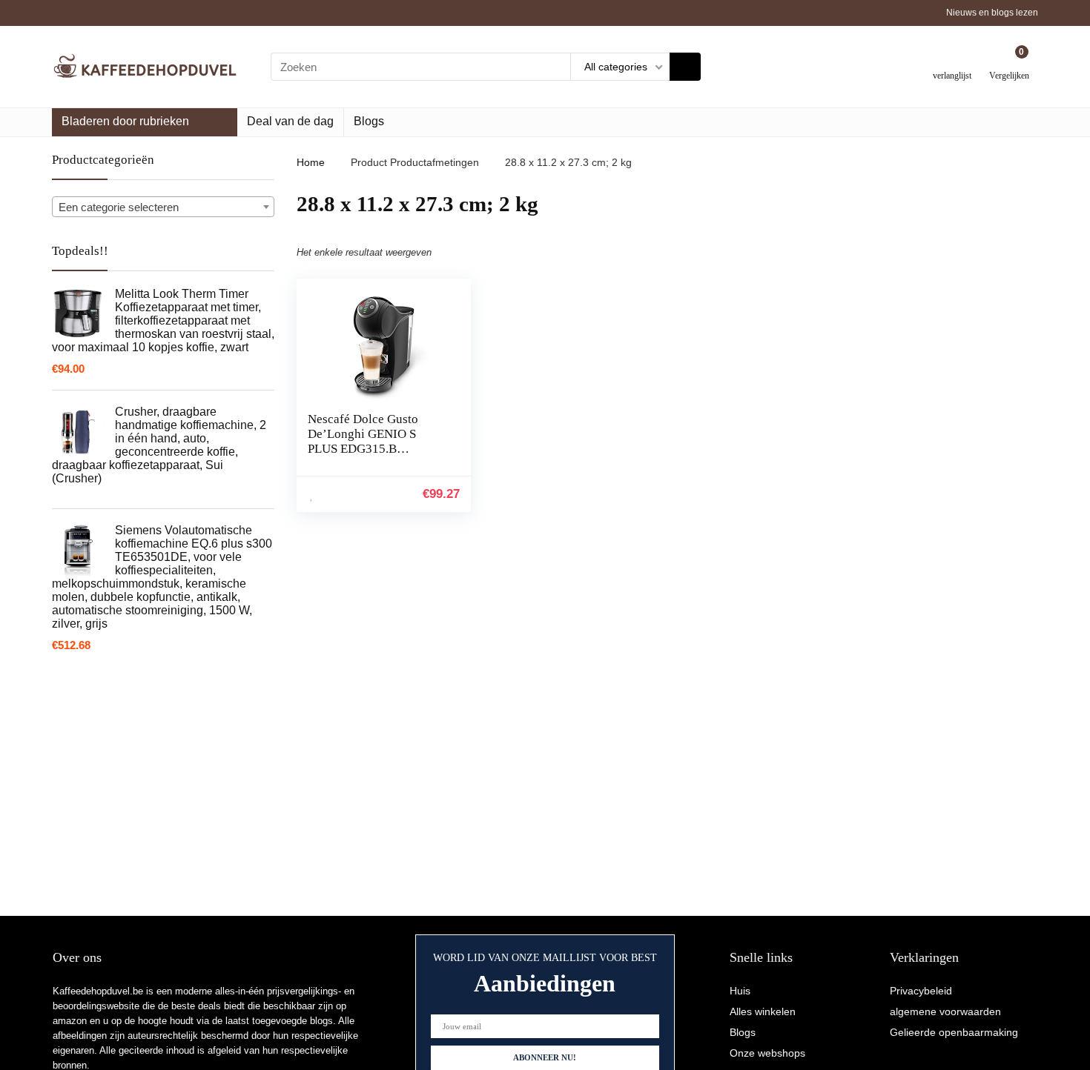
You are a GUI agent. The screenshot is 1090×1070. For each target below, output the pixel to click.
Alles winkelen (763, 1011)
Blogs (369, 121)
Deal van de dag (290, 121)
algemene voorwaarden (945, 1011)
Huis (740, 991)
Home (311, 162)
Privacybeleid (921, 991)
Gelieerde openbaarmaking (954, 1032)
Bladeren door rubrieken (125, 121)
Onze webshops (767, 1053)
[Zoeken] (685, 67)
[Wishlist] (952, 61)
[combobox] (163, 206)
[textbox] (163, 207)
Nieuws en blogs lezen (992, 12)
